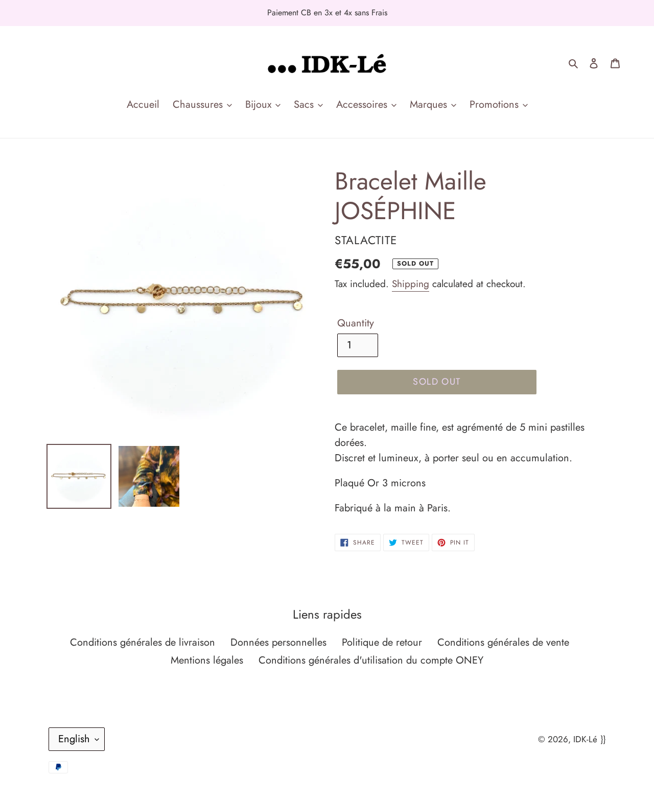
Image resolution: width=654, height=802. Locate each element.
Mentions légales (207, 660)
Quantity (355, 323)
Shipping (410, 284)
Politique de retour (382, 642)
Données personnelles (278, 642)
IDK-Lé (585, 739)
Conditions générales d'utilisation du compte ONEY (371, 660)
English (74, 739)
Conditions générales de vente (503, 642)
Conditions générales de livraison (142, 642)
